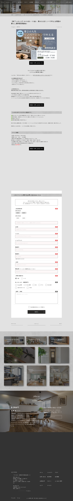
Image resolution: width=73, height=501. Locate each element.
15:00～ (23, 218)
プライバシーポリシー (33, 203)
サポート (49, 481)
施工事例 (49, 476)
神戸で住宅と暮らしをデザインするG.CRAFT (41, 75)
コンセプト (49, 472)
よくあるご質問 (58, 481)
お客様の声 (42, 481)
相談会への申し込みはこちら (36, 63)
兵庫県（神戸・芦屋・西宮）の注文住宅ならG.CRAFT (38, 498)
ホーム (41, 472)
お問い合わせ (43, 476)
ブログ (56, 472)
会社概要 (57, 476)
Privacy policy (13, 497)
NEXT (60, 323)
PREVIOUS (13, 323)
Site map (18, 497)
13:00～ (17, 218)
